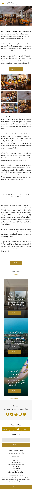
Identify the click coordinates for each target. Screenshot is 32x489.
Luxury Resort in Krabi (16, 450)
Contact (16, 460)
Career (16, 470)
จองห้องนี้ (14, 263)
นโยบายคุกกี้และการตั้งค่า (16, 472)
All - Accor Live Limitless (16, 464)
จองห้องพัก (13, 487)
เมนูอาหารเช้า (14, 69)
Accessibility (18, 481)
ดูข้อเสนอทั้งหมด (14, 398)
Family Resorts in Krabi (16, 453)
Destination (16, 456)
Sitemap (16, 466)
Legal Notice (16, 468)
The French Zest (16, 462)
